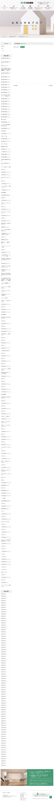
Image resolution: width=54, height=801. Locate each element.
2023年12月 (3, 609)
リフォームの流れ (4, 297)
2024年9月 (3, 600)
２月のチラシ (3, 546)
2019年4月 (3, 694)
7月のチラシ (3, 249)
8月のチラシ (3, 345)
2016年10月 (3, 756)
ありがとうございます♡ (5, 521)
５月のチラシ (3, 524)
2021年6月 (3, 636)
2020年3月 (3, 669)
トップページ (4, 36)
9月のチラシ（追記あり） (5, 416)
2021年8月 (3, 631)
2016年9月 (3, 758)
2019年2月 (3, 698)
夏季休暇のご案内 (4, 146)
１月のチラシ (3, 464)
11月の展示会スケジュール (6, 209)
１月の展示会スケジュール (6, 189)
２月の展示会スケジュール (6, 183)
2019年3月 (3, 696)
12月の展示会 (3, 130)
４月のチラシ (3, 529)
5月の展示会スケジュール (5, 366)
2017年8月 (3, 734)
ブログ (2, 48)
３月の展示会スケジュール (6, 453)
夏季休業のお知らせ (4, 239)
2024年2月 (3, 607)
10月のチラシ (3, 218)
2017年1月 (3, 749)
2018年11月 (3, 705)
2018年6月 (3, 714)
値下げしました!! (4, 572)
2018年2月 (3, 723)
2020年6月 (3, 662)
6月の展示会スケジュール (5, 263)
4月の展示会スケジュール (5, 172)
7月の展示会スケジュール (5, 252)
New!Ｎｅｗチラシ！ (4, 65)
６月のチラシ (3, 516)
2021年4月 (3, 640)
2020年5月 (3, 665)
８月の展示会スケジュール (6, 506)
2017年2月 (3, 747)
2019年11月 (3, 678)
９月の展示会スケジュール (6, 577)
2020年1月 (3, 674)
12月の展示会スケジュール (6, 133)
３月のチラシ (3, 450)
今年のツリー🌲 (4, 136)
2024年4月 (3, 605)
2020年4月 (3, 667)
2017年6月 (3, 738)
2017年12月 (3, 727)
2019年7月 (3, 687)
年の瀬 (2, 480)
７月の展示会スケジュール (6, 151)
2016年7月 (3, 763)
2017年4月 (3, 743)
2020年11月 (3, 651)
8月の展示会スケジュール (5, 149)
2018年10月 (3, 707)
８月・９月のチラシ (4, 143)
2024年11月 (3, 598)
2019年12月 (3, 676)
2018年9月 (3, 709)
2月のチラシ (3, 306)
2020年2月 (3, 671)
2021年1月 (3, 647)
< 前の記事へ (15, 85)
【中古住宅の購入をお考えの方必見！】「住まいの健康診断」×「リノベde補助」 (6, 279)
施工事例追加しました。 (5, 485)
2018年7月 (3, 711)
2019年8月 (3, 685)
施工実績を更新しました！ (6, 76)
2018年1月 (3, 725)
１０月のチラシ (4, 569)
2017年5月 (3, 740)
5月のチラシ (3, 363)
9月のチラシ (3, 340)
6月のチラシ (3, 358)
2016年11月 (3, 754)
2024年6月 (3, 602)
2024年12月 (3, 596)
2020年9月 (3, 656)
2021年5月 (3, 638)
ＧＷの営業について (4, 582)
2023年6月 (3, 618)
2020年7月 (3, 660)
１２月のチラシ (4, 556)
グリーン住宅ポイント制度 (6, 166)
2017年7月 (3, 736)
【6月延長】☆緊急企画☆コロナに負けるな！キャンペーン (6, 259)
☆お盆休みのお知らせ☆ (5, 350)
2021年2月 (3, 645)
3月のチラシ (3, 381)
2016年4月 (3, 765)
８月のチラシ (3, 237)
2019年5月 (3, 691)
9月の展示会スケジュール (5, 141)
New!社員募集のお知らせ (5, 500)
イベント (2, 50)
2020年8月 (3, 658)
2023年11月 (3, 611)
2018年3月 (3, 720)
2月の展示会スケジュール (5, 309)
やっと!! (2, 511)
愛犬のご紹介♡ (4, 119)
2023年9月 (3, 616)
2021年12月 (3, 627)
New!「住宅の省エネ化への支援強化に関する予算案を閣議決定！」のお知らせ (6, 69)
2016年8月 (3, 760)
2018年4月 (3, 718)
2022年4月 (3, 625)
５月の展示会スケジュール (6, 526)
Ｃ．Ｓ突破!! (3, 498)
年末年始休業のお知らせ (5, 195)
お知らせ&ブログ (12, 36)
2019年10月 (3, 680)
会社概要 (22, 796)
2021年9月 (3, 629)
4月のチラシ (3, 169)
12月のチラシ (3, 197)
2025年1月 (3, 593)
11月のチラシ (3, 206)
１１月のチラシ (4, 566)
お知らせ (2, 46)
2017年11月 (3, 729)
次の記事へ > (51, 85)
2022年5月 (3, 622)
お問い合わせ (23, 799)
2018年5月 (3, 716)
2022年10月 (3, 620)
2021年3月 (3, 642)
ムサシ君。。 (3, 553)
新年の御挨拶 (3, 192)
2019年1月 (3, 700)
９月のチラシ (3, 574)
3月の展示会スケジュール (5, 174)
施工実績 (22, 795)
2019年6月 (3, 689)
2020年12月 (3, 649)
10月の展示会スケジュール (6, 215)
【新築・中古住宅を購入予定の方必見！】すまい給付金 (6, 274)
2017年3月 (3, 745)
